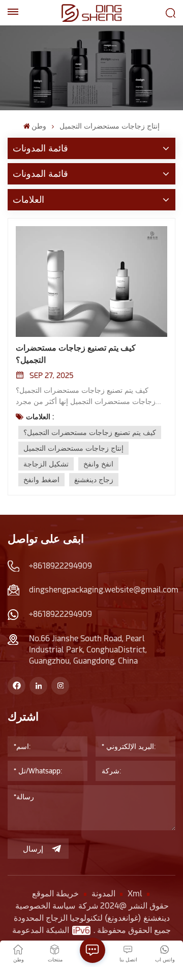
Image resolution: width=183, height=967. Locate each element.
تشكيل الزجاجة (46, 464)
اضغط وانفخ (41, 480)
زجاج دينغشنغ (93, 480)
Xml (135, 893)
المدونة (103, 893)
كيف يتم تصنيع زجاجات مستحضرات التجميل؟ (76, 354)
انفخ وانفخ (98, 464)
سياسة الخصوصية (45, 906)
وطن (39, 126)
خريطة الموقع (55, 893)
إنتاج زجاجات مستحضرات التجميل (73, 448)
